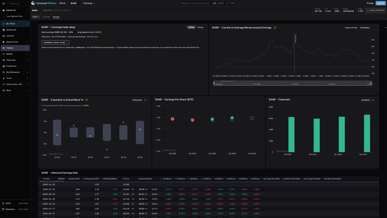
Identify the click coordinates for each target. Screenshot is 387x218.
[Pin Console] (26, 36)
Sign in (380, 3)
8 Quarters (137, 100)
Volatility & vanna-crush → (55, 42)
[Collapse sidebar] (3, 3)
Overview (46, 17)
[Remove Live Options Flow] (27, 16)
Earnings (56, 17)
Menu (35, 17)
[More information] (275, 27)
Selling (191, 27)
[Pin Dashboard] (26, 30)
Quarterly (365, 100)
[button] (375, 10)
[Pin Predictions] (26, 66)
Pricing (370, 3)
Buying (200, 27)
